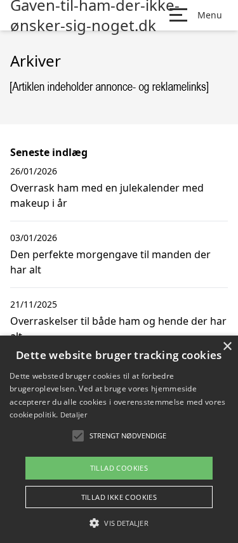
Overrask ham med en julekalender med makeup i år (107, 195)
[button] (118, 522)
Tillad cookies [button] (119, 468)
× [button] (227, 346)
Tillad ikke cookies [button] (119, 497)
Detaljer (73, 414)
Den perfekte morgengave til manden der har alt (110, 262)
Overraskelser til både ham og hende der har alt (118, 328)
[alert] (119, 439)
